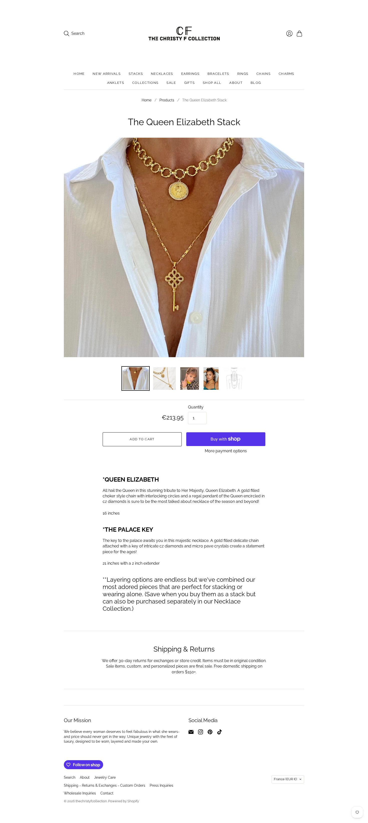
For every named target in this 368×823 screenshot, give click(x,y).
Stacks (136, 74)
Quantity (196, 407)
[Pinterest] (210, 733)
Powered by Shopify (123, 801)
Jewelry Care (105, 777)
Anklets (115, 83)
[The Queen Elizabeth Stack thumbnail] (135, 378)
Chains (263, 74)
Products (166, 100)
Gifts (189, 83)
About (236, 83)
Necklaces (162, 74)
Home (79, 74)
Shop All (212, 83)
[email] (191, 733)
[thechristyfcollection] (184, 33)
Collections (145, 83)
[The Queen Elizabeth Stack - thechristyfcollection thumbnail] (211, 378)
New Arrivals (107, 74)
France (285, 779)
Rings (243, 74)
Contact (106, 793)
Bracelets (218, 74)
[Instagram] (200, 733)
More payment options (226, 451)
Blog (256, 83)
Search (69, 777)
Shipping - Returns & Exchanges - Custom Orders (104, 785)
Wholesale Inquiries (80, 793)
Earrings (190, 74)
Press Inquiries (161, 785)
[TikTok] (219, 733)
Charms (286, 74)
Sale (171, 83)
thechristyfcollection (91, 801)
